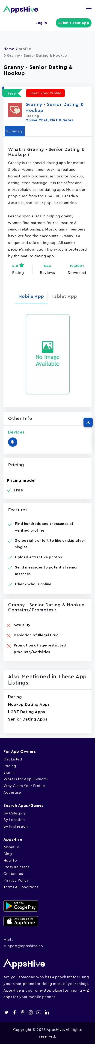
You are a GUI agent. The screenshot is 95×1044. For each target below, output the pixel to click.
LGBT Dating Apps (26, 712)
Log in (41, 23)
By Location (14, 819)
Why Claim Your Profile (24, 785)
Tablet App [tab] (64, 296)
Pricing (9, 765)
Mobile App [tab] (31, 296)
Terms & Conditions (20, 887)
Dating (15, 697)
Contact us (13, 873)
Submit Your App (73, 23)
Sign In (9, 772)
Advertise (12, 792)
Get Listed (12, 759)
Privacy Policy (16, 880)
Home (8, 49)
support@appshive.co (23, 945)
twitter (6, 1012)
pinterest (22, 1012)
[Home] (20, 9)
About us (11, 847)
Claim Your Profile (45, 93)
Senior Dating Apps (27, 719)
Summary (14, 131)
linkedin (47, 1012)
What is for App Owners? (25, 779)
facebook (14, 1012)
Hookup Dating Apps (29, 704)
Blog (7, 853)
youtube (39, 1012)
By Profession (15, 826)
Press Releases (16, 867)
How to (10, 860)
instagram (30, 1012)
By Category (14, 813)
